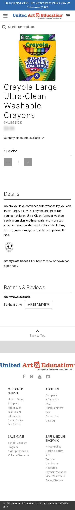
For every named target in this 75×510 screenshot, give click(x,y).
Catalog (50, 420)
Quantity (10, 151)
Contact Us (52, 416)
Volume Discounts (18, 455)
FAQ (48, 403)
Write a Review (38, 304)
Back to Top (37, 335)
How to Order (15, 399)
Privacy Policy (53, 446)
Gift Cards (14, 424)
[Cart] (67, 15)
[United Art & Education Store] (38, 16)
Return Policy (15, 420)
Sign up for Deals (18, 451)
